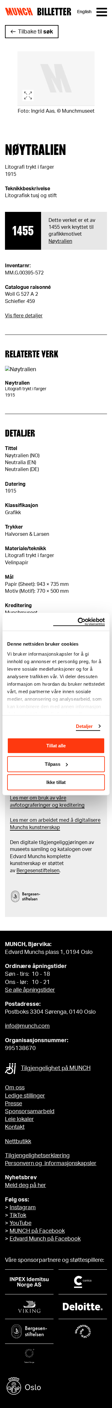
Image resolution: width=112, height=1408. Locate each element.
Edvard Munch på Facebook (45, 1239)
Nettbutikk (18, 1141)
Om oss (15, 1088)
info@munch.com (27, 1026)
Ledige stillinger (25, 1096)
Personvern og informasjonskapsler (50, 1163)
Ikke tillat (56, 782)
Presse (13, 1104)
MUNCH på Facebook (37, 1231)
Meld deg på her (25, 1185)
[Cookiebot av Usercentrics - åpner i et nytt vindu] (79, 621)
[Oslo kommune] (56, 1387)
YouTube (20, 1223)
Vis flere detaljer (24, 315)
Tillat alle (56, 745)
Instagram (23, 1208)
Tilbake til (35, 32)
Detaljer (84, 726)
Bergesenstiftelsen (37, 870)
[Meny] (101, 12)
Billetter (54, 12)
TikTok (18, 1215)
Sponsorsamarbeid (29, 1111)
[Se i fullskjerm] (56, 78)
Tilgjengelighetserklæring (37, 1156)
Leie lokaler (19, 1119)
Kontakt (15, 1127)
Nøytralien (60, 241)
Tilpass (52, 764)
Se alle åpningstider (30, 990)
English (84, 12)
